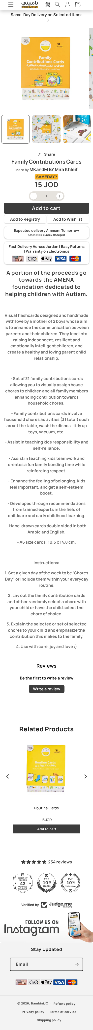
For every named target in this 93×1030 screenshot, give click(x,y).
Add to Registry (25, 219)
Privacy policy (33, 1012)
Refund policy (65, 1003)
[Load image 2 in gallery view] (46, 129)
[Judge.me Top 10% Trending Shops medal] (70, 883)
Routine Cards (46, 808)
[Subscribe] (77, 964)
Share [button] (49, 154)
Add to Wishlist (67, 219)
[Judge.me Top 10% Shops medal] (47, 883)
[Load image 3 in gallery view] (77, 129)
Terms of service (63, 1012)
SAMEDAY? (46, 177)
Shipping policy (49, 1020)
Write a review (46, 689)
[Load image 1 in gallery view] (15, 129)
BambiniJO (39, 1003)
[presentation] (7, 776)
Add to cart (46, 829)
